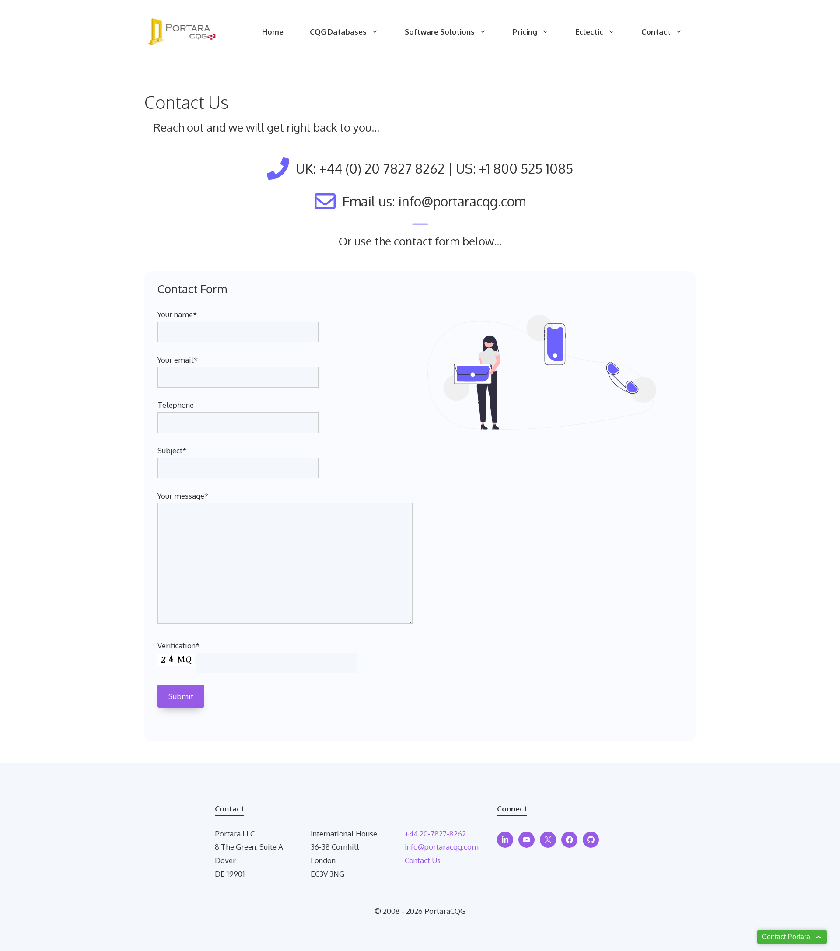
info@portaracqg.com (442, 846)
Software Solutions (440, 31)
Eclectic (589, 31)
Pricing (525, 31)
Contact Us (423, 860)
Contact (656, 31)
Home (273, 31)
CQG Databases (338, 31)
